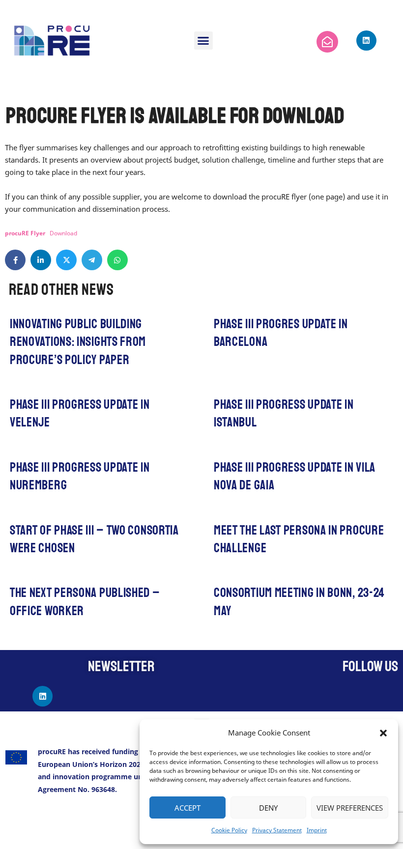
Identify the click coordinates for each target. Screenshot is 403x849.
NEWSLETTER (121, 666)
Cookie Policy (229, 830)
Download (63, 233)
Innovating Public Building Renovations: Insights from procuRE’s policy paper (78, 342)
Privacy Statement (277, 830)
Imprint (317, 830)
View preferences (350, 808)
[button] (383, 733)
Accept (187, 808)
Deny (268, 808)
